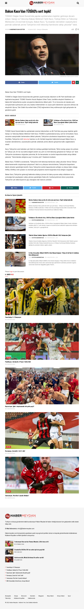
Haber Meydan (14, 602)
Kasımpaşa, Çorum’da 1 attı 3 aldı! (15, 451)
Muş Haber (50, 596)
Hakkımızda (31, 598)
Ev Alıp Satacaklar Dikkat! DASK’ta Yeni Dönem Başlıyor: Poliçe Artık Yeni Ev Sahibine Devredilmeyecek (54, 254)
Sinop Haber (60, 596)
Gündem (32, 596)
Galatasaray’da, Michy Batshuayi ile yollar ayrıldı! (29, 557)
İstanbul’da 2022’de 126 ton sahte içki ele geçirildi (29, 550)
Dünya (16, 596)
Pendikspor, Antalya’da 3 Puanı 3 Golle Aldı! (18, 362)
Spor (8, 313)
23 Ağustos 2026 (10, 319)
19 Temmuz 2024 (19, 544)
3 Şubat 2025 (18, 560)
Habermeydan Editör (17, 29)
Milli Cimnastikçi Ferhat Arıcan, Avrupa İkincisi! (18, 581)
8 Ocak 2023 (18, 552)
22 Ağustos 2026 (20, 124)
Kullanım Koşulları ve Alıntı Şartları (15, 535)
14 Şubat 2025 (32, 29)
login (11, 272)
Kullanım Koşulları (19, 598)
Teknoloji (8, 598)
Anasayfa (8, 596)
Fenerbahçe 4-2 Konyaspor (13, 317)
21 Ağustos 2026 (59, 124)
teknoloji (26, 139)
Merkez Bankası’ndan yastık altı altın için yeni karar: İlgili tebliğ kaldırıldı (26, 121)
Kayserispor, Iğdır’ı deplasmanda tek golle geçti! (19, 406)
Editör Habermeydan (38, 220)
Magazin (41, 596)
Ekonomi (45, 29)
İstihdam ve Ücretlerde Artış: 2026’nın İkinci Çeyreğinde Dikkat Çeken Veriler (66, 121)
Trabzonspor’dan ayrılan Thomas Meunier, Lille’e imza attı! (31, 542)
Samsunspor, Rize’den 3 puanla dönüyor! (17, 495)
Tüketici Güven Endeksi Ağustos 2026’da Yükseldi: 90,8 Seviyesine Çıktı (50, 235)
